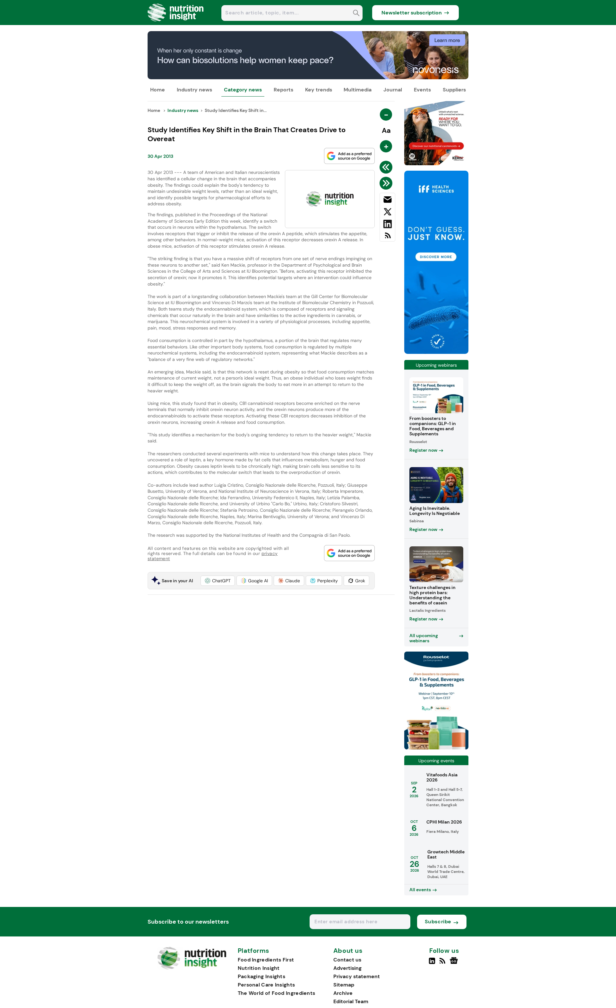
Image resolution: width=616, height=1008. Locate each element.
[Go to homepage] (191, 968)
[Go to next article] (387, 183)
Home (157, 90)
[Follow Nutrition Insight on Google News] (455, 963)
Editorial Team (350, 1001)
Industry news (194, 90)
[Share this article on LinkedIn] (387, 225)
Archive (343, 993)
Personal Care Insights (266, 985)
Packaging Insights (261, 976)
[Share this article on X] (387, 213)
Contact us (347, 960)
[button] (218, 581)
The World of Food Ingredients (276, 993)
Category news (243, 90)
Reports (283, 90)
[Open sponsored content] (308, 77)
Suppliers (454, 90)
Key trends (318, 90)
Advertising (347, 968)
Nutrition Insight (259, 968)
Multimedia (358, 90)
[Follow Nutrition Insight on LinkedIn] (432, 963)
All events (420, 889)
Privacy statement (356, 976)
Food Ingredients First (266, 960)
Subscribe (438, 921)
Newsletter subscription (411, 13)
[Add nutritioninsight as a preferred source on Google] (349, 156)
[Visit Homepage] (176, 23)
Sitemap (343, 985)
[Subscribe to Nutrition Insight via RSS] (387, 237)
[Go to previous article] (387, 167)
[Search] (356, 13)
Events (422, 90)
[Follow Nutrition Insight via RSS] (443, 963)
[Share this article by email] (387, 201)
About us (348, 951)
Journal (392, 90)
